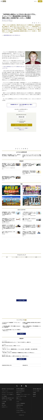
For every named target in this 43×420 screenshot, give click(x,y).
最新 (7, 257)
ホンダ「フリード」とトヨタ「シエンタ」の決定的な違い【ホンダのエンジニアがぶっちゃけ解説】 (32, 155)
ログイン (35, 1)
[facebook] (21, 386)
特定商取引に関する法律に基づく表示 (8, 398)
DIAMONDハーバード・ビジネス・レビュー (23, 394)
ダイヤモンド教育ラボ (19, 410)
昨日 (16, 257)
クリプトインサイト (19, 408)
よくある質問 (4, 401)
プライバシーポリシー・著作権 (7, 399)
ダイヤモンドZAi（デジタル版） (21, 396)
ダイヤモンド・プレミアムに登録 (21, 125)
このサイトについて (5, 390)
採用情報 (34, 394)
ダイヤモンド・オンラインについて (8, 388)
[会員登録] (40, 1)
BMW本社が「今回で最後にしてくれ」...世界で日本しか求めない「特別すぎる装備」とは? (11, 155)
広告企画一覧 (25, 365)
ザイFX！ (18, 401)
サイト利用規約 (4, 396)
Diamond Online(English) (20, 390)
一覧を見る (22, 333)
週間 (26, 257)
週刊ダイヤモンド (19, 392)
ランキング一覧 (21, 300)
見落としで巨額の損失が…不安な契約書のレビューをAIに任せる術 (32, 327)
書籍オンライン (18, 398)
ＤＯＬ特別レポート (9, 19)
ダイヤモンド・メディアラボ (21, 412)
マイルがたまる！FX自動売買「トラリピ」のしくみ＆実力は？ (11, 323)
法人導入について (4, 406)
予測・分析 (4, 19)
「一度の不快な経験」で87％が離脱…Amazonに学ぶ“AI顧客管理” (11, 327)
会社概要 (34, 392)
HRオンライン (18, 406)
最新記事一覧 (21, 359)
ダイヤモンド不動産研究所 (20, 403)
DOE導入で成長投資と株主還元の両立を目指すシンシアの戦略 (32, 323)
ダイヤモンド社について (37, 388)
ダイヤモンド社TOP (36, 390)
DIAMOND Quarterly (19, 405)
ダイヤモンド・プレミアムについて (7, 392)
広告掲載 (3, 403)
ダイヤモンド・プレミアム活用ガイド (8, 394)
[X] (17, 386)
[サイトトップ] (4, 1)
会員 (36, 257)
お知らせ (34, 396)
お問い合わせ (4, 405)
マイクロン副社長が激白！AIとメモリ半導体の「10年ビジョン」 (11, 330)
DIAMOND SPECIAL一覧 (6, 365)
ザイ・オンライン (19, 399)
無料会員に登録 (21, 116)
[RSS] (26, 386)
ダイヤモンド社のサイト (20, 388)
